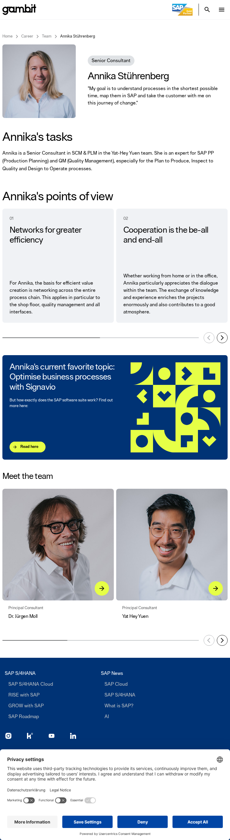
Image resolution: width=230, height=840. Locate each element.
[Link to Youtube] (51, 735)
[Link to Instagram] (8, 735)
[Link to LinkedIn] (73, 735)
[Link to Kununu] (30, 735)
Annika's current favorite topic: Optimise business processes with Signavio (62, 377)
